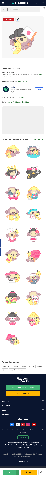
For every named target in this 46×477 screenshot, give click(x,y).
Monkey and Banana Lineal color (18, 102)
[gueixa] (33, 235)
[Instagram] (28, 424)
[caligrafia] (12, 277)
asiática (31, 366)
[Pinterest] (23, 424)
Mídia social (23, 419)
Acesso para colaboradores (23, 387)
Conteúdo (6, 401)
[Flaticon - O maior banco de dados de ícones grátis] (20, 3)
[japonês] (12, 151)
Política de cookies (11, 445)
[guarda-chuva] (12, 340)
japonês (13, 370)
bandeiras (21, 370)
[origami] (12, 256)
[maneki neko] (33, 298)
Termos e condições (14, 442)
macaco (15, 366)
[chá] (12, 193)
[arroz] (12, 235)
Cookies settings (23, 447)
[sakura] (33, 256)
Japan (23, 97)
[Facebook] (12, 424)
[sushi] (33, 277)
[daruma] (33, 319)
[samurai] (12, 172)
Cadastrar (23, 437)
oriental (39, 366)
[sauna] (33, 151)
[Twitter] (18, 424)
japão (5, 370)
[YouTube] (34, 424)
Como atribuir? (23, 81)
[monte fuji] (33, 193)
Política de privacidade (31, 442)
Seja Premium (23, 393)
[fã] (12, 298)
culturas (6, 366)
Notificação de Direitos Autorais (31, 445)
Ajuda (4, 410)
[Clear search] (32, 9)
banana (23, 366)
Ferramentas (8, 406)
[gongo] (12, 214)
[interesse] (33, 214)
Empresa (5, 415)
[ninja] (33, 172)
